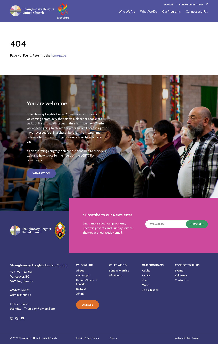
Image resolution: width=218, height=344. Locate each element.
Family (146, 275)
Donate (169, 4)
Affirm (80, 293)
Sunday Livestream (191, 4)
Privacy (113, 338)
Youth (145, 280)
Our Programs (171, 11)
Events (179, 270)
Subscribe (197, 224)
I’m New (81, 289)
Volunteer (181, 275)
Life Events (116, 275)
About (80, 270)
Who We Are (127, 11)
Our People (83, 275)
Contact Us (182, 280)
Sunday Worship (119, 270)
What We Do (148, 11)
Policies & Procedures (87, 338)
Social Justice (150, 290)
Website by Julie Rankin (187, 338)
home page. (59, 55)
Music (145, 285)
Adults (146, 270)
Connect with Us (197, 11)
